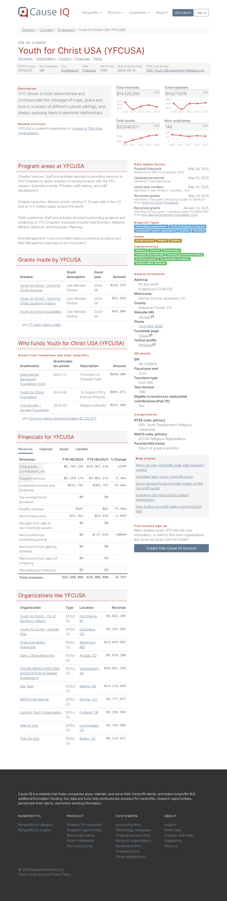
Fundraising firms (128, 846)
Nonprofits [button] (90, 12)
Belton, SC (88, 738)
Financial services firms (133, 835)
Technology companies (133, 830)
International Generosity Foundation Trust (32, 379)
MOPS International (34, 699)
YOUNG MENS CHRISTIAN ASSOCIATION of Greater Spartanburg (39, 673)
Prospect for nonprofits (84, 825)
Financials (82, 58)
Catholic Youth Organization (41, 712)
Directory (28, 30)
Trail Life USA (29, 738)
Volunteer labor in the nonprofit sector (164, 477)
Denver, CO (88, 699)
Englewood (65, 30)
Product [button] (114, 12)
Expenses (46, 449)
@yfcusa (146, 345)
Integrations (173, 841)
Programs (25, 58)
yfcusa (144, 335)
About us (171, 846)
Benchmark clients (81, 835)
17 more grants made (45, 325)
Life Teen (27, 686)
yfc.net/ (145, 317)
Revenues (25, 449)
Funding (65, 58)
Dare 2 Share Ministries (37, 655)
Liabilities (81, 449)
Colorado (46, 30)
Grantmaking (45, 58)
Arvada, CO (88, 655)
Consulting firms (128, 851)
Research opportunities (84, 830)
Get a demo (183, 12)
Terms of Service (30, 874)
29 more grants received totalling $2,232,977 (62, 418)
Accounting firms (128, 825)
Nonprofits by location (34, 830)
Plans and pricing (79, 846)
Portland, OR (89, 712)
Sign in (201, 12)
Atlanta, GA (88, 686)
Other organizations (130, 856)
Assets (64, 449)
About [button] (161, 12)
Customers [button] (138, 12)
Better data (172, 830)
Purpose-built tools (178, 835)
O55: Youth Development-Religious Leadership (181, 70)
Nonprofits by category (35, 825)
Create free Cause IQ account (171, 548)
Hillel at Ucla (29, 725)
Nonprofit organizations (133, 841)
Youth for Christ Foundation (40, 311)
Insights (170, 825)
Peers (98, 58)
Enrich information (80, 841)
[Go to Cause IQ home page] (43, 12)
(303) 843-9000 (151, 326)
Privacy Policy (61, 874)
